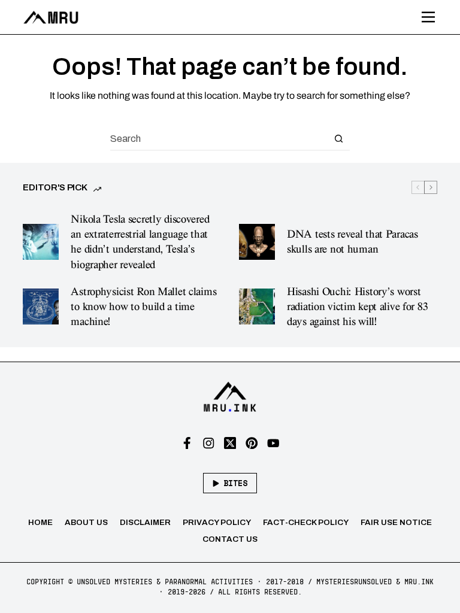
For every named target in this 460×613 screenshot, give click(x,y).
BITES (235, 483)
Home (40, 522)
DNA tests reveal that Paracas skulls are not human (352, 242)
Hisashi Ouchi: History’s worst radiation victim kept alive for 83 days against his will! (357, 306)
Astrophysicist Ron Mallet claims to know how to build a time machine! (143, 306)
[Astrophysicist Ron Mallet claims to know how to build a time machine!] (41, 306)
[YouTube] (273, 443)
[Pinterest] (252, 443)
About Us (86, 522)
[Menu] (428, 17)
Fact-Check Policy (306, 522)
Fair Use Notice (396, 522)
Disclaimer (145, 522)
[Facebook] (187, 443)
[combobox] (218, 138)
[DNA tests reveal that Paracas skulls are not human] (257, 242)
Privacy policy (217, 522)
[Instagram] (208, 443)
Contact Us (230, 539)
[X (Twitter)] (230, 443)
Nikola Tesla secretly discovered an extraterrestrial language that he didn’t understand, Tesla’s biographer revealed (140, 242)
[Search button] (338, 138)
